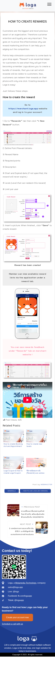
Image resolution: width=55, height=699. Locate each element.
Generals (12, 491)
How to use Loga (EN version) (35, 491)
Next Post (21, 529)
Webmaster (46, 484)
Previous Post (33, 512)
